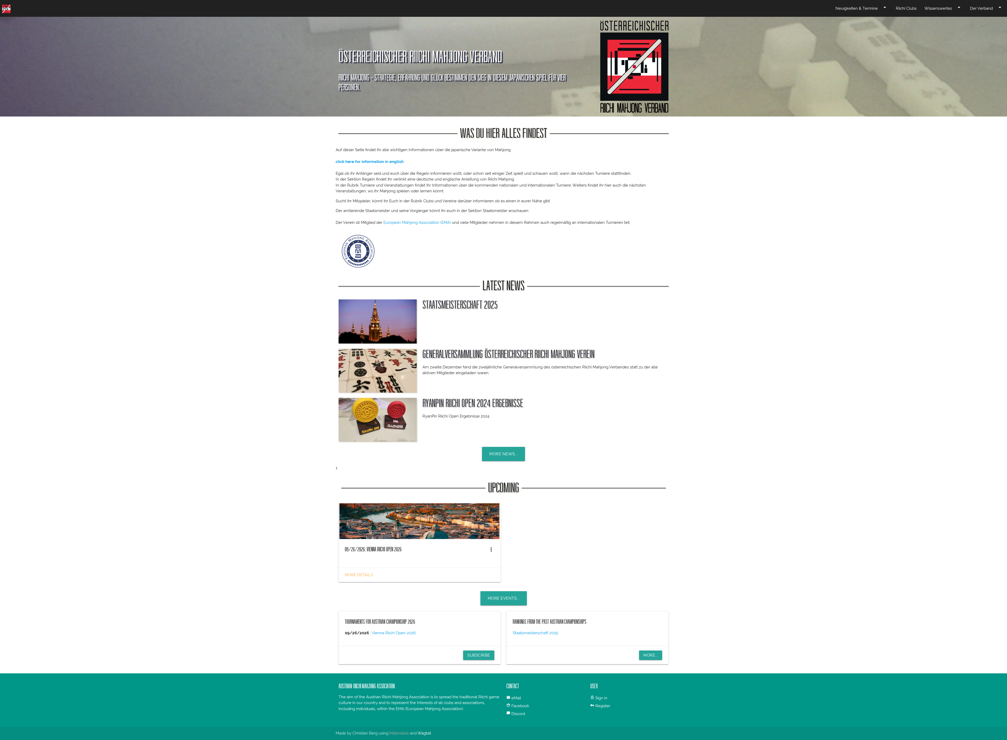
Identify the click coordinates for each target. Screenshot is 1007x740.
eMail (516, 698)
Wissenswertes (943, 7)
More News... (503, 454)
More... (650, 655)
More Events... (503, 598)
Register (602, 706)
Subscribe (478, 655)
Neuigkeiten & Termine (861, 7)
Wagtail (424, 733)
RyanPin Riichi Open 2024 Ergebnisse (472, 403)
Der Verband (986, 7)
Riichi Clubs (906, 8)
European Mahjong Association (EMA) (417, 222)
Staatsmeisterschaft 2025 (459, 305)
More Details (359, 575)
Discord (518, 713)
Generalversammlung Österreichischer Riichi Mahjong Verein (508, 354)
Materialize (399, 733)
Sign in (601, 698)
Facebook (520, 706)
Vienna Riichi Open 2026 (394, 633)
